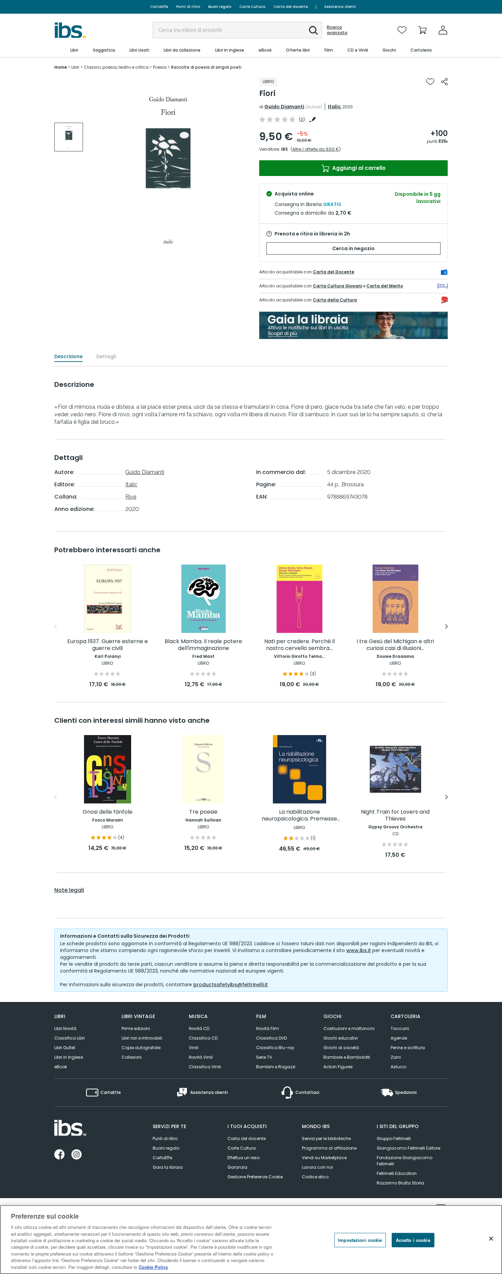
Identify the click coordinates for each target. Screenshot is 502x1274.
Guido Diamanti (284, 106)
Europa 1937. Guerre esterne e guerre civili (107, 645)
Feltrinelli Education (397, 1173)
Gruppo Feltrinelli (394, 1138)
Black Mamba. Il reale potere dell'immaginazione (203, 645)
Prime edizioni (136, 1028)
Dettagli (106, 356)
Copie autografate (141, 1048)
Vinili (193, 1048)
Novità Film (267, 1028)
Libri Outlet (64, 1048)
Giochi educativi (340, 1038)
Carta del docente (291, 6)
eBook (60, 1067)
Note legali (69, 890)
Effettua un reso (243, 1158)
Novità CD (199, 1028)
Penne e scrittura (408, 1048)
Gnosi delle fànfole (108, 812)
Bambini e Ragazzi (275, 1067)
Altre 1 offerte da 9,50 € (315, 149)
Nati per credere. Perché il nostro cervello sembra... (299, 645)
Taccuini (400, 1028)
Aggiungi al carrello (358, 168)
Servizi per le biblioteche (326, 1138)
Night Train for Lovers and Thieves (395, 816)
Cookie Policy (153, 1267)
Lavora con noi (317, 1167)
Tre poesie (203, 812)
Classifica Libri (69, 1038)
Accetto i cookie (413, 1240)
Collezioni (132, 1057)
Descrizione (68, 356)
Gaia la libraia (168, 1167)
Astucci (398, 1067)
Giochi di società (341, 1048)
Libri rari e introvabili (142, 1038)
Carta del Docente (333, 272)
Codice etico (315, 1177)
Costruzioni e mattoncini (349, 1028)
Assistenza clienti (340, 6)
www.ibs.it (358, 950)
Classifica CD (203, 1038)
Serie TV (264, 1057)
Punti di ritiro (188, 6)
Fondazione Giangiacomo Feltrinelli (404, 1161)
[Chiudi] (491, 1238)
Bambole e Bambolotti (346, 1057)
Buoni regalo (219, 6)
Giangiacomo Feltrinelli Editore (408, 1148)
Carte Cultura (252, 6)
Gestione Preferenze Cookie (255, 1177)
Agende (399, 1038)
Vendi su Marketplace (324, 1158)
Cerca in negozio (353, 248)
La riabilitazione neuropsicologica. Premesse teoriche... (299, 816)
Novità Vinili (201, 1057)
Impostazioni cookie (360, 1240)
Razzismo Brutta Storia (400, 1183)
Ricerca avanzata (337, 30)
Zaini (396, 1057)
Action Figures (338, 1067)
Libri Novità (65, 1028)
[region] (251, 1239)
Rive (130, 496)
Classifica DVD (271, 1038)
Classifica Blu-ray (275, 1048)
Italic (334, 106)
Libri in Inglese (68, 1057)
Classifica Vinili (205, 1067)
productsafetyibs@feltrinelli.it (230, 984)
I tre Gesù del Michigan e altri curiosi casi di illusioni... (395, 645)
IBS (284, 149)
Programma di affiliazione (329, 1148)
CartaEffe (159, 6)
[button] (313, 30)
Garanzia (237, 1167)
